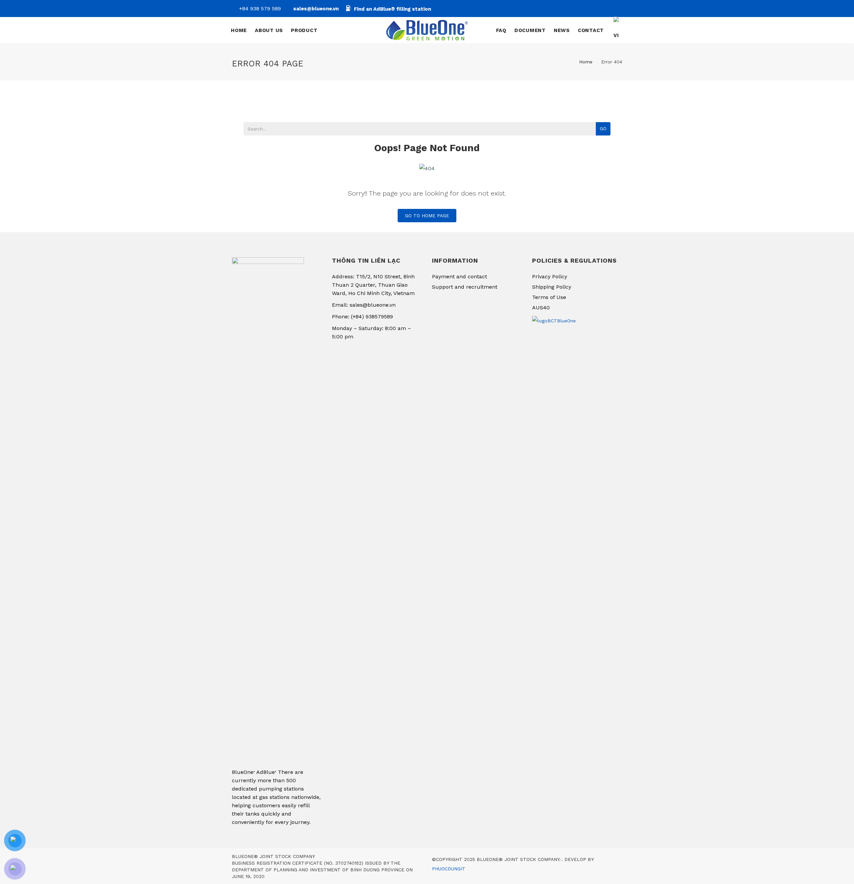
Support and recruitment (464, 287)
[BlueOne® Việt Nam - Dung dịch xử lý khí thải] (427, 30)
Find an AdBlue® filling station (392, 9)
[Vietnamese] (617, 30)
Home (239, 30)
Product (305, 30)
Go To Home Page (427, 215)
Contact (591, 30)
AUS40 (541, 307)
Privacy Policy (549, 276)
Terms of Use (549, 297)
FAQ (501, 30)
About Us (269, 30)
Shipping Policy (551, 287)
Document (530, 30)
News (562, 30)
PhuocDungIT (448, 868)
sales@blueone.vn (316, 9)
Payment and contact (459, 276)
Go (603, 128)
